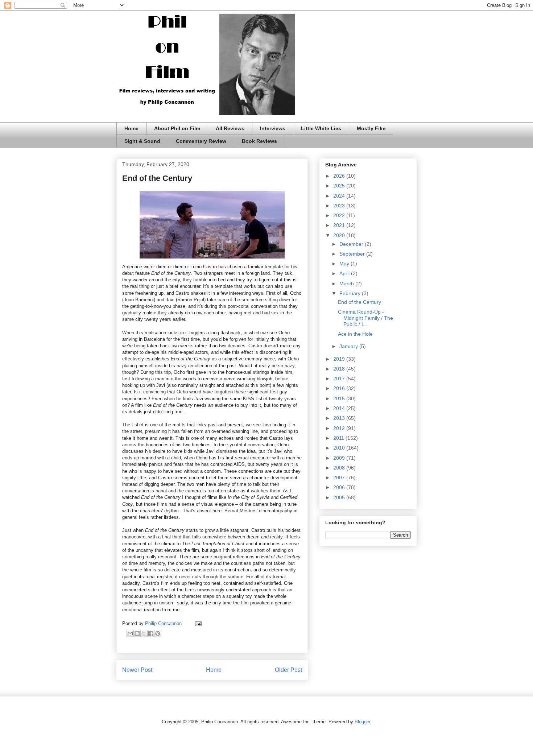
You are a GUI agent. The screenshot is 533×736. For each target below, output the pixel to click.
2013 (339, 418)
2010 (339, 448)
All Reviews (230, 128)
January (349, 346)
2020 (339, 235)
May (345, 263)
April (345, 273)
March (347, 283)
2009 (339, 458)
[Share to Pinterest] (157, 633)
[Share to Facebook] (150, 633)
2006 (339, 487)
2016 (339, 388)
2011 (339, 438)
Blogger (362, 721)
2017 (339, 378)
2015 (339, 398)
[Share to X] (144, 633)
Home (131, 128)
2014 (339, 408)
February (350, 293)
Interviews (272, 128)
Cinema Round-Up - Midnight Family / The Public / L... (365, 318)
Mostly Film (371, 128)
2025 (339, 186)
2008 (339, 468)
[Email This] (130, 633)
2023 (339, 205)
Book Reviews (259, 141)
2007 (339, 477)
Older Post (288, 670)
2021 (339, 225)
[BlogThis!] (137, 633)
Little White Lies (321, 128)
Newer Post (137, 670)
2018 (339, 369)
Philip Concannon (164, 623)
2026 (339, 176)
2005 (339, 497)
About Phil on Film (177, 128)
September (352, 254)
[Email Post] (197, 623)
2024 (339, 196)
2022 (339, 215)
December (352, 244)
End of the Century (359, 302)
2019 (339, 359)
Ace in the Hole (355, 334)
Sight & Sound (142, 141)
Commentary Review (201, 141)
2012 (339, 428)
